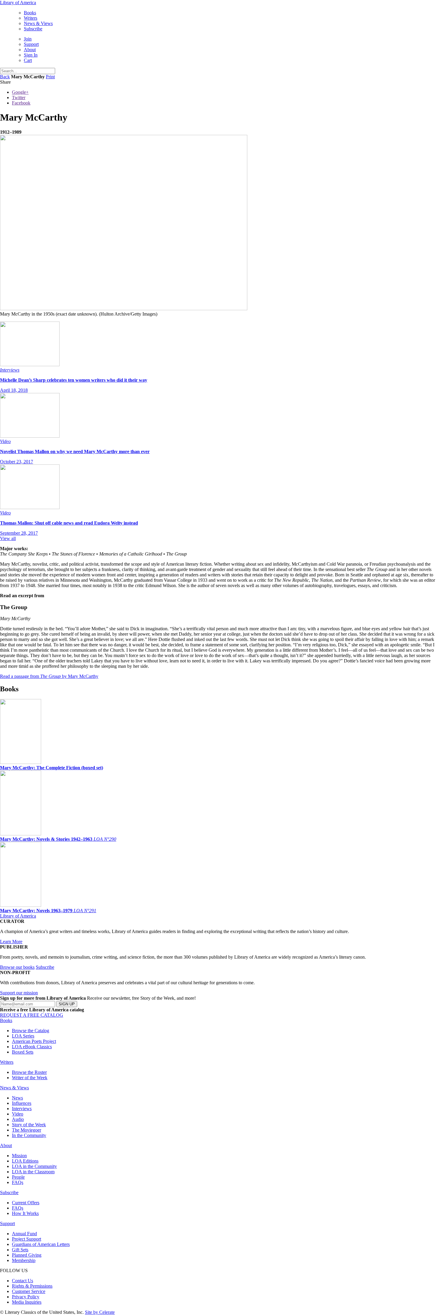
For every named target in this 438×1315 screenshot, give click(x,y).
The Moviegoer (26, 1130)
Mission (19, 1155)
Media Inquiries (26, 1302)
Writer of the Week (29, 1077)
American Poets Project (34, 1041)
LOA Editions (25, 1160)
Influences (21, 1103)
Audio (18, 1119)
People (18, 1177)
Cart (28, 60)
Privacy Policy (25, 1296)
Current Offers (25, 1202)
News (17, 1097)
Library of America (18, 2)
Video (17, 1113)
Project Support (26, 1238)
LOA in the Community (34, 1166)
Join (28, 38)
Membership (23, 1260)
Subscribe (33, 28)
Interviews (22, 1108)
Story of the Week (29, 1124)
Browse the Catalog (30, 1030)
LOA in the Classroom (33, 1171)
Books (30, 12)
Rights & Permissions (32, 1286)
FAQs (17, 1182)
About (30, 49)
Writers (30, 18)
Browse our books (17, 967)
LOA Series (23, 1035)
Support (31, 44)
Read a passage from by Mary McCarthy (49, 676)
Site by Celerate (100, 1312)
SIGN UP (67, 1004)
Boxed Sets (22, 1052)
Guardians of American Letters (41, 1244)
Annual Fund (24, 1233)
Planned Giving (26, 1255)
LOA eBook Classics (32, 1046)
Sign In (31, 54)
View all (8, 538)
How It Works (25, 1213)
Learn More (11, 941)
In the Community (29, 1135)
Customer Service (28, 1291)
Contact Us (22, 1280)
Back (5, 76)
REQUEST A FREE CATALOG (31, 1015)
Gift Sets (20, 1249)
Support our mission (19, 992)
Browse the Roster (29, 1072)
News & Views (38, 23)
